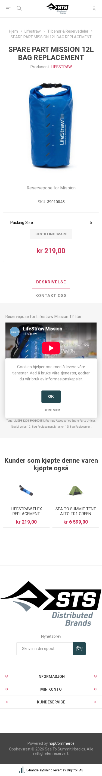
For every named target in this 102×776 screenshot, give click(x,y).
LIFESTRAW (61, 66)
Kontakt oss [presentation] (51, 295)
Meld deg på (79, 648)
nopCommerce (62, 743)
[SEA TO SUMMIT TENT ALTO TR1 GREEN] (75, 490)
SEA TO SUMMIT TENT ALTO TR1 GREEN (75, 511)
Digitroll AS (75, 770)
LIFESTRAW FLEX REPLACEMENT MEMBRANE (26, 513)
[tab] (51, 282)
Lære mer (51, 410)
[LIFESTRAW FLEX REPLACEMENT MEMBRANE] (26, 490)
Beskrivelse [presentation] (51, 282)
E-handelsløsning (39, 770)
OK (51, 396)
